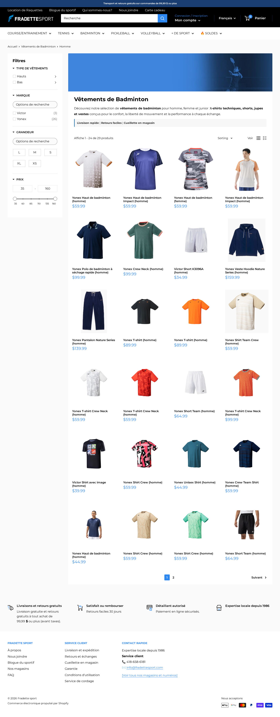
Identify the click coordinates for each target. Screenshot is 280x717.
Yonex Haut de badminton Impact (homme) (142, 199)
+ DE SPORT (180, 33)
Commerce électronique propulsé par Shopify (38, 703)
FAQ (11, 675)
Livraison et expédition (82, 650)
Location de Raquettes (25, 10)
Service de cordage (79, 681)
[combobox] (109, 18)
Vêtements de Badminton (38, 46)
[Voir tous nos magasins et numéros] (150, 675)
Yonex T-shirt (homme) (139, 340)
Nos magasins (18, 669)
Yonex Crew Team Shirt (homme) (242, 484)
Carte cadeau (155, 10)
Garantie (71, 669)
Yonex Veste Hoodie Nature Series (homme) (245, 270)
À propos (14, 650)
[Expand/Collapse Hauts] (55, 76)
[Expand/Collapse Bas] (55, 82)
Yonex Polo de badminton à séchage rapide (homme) (92, 270)
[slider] (15, 199)
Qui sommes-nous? (97, 10)
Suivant (256, 577)
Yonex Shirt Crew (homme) (142, 482)
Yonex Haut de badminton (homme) (91, 199)
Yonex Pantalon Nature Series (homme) (93, 341)
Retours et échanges (81, 656)
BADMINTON (90, 33)
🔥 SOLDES (209, 33)
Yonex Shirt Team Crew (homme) (242, 341)
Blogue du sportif (62, 10)
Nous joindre (128, 10)
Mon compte (186, 20)
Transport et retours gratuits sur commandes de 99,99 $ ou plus (140, 3)
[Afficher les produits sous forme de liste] (264, 138)
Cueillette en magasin (81, 662)
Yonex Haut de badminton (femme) (193, 199)
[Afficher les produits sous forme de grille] (258, 138)
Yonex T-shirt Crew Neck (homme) (90, 412)
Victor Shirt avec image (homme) (89, 484)
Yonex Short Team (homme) (194, 411)
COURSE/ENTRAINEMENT (27, 33)
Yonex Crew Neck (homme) (143, 269)
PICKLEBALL (120, 33)
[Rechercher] (162, 18)
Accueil (12, 46)
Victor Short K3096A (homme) (188, 270)
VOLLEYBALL (151, 33)
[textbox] (35, 104)
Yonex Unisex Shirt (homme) (194, 482)
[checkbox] (37, 113)
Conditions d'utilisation (82, 675)
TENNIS (64, 33)
